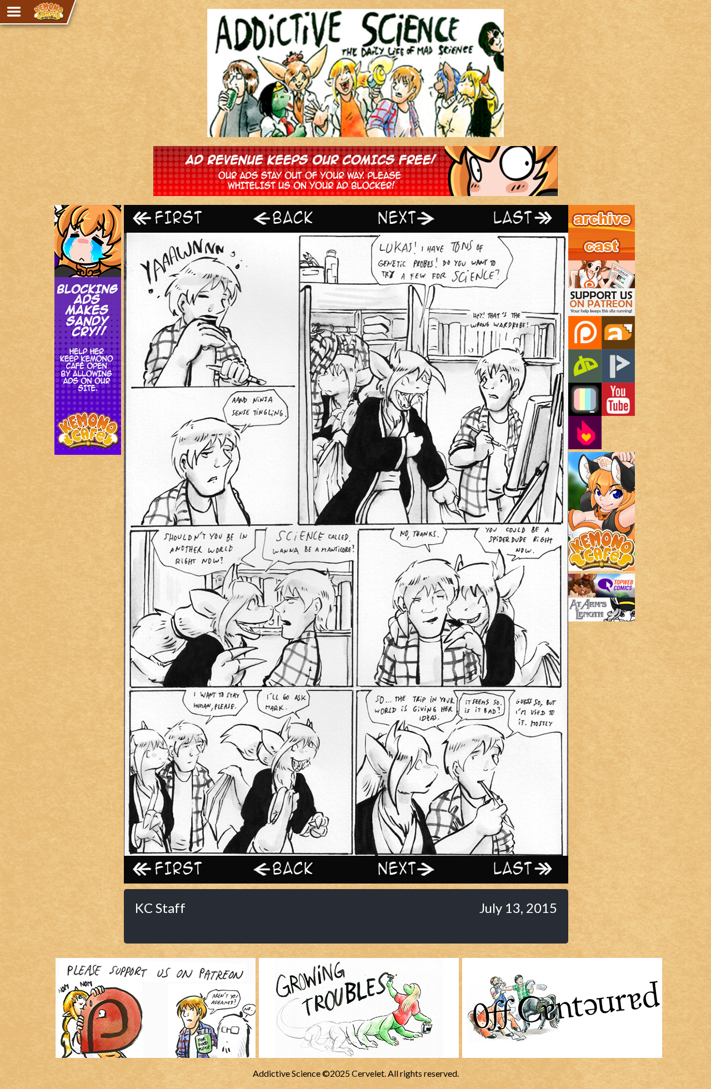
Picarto (618, 366)
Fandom (585, 432)
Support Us (589, 265)
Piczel (585, 399)
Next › (401, 218)
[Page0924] (346, 850)
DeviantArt (585, 366)
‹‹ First (179, 218)
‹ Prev (290, 218)
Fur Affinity (618, 332)
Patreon (585, 332)
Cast (577, 238)
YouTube (618, 399)
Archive (583, 210)
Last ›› (513, 218)
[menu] (14, 11)
